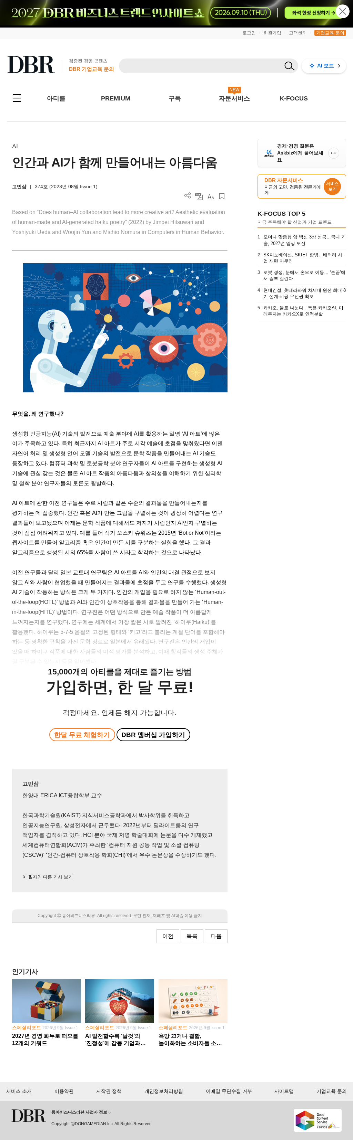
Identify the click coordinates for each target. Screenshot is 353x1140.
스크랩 (222, 196)
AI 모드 (325, 65)
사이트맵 (284, 1091)
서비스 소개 (19, 1091)
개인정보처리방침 (163, 1091)
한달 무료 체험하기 (82, 734)
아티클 (56, 98)
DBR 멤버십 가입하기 (153, 734)
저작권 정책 (109, 1091)
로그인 (249, 32)
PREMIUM (115, 98)
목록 (192, 936)
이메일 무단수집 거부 (229, 1091)
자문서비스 (234, 98)
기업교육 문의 (330, 32)
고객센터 (298, 32)
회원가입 (272, 32)
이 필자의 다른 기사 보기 (47, 877)
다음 (216, 936)
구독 (175, 98)
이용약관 (64, 1091)
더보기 (187, 195)
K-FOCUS (294, 98)
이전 (167, 936)
